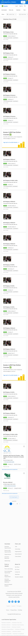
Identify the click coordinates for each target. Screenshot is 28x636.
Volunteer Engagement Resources (7, 580)
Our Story (17, 567)
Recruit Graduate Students (8, 585)
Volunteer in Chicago (19, 629)
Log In (16, 6)
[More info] (24, 446)
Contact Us (17, 572)
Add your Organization (8, 576)
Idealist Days (7, 560)
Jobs (16, 546)
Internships (17, 549)
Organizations (8, 554)
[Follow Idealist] (9, 602)
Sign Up (21, 6)
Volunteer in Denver (6, 627)
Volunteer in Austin (16, 627)
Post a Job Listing (9, 569)
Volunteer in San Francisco (18, 625)
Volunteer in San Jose (17, 622)
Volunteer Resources (7, 557)
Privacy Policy (13, 610)
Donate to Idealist (19, 577)
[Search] (24, 6)
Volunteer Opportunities (8, 547)
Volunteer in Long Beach (18, 633)
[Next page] (19, 503)
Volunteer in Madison (6, 631)
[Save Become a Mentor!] (24, 473)
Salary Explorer (18, 554)
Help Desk (17, 574)
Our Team (17, 569)
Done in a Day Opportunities (8, 551)
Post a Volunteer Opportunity (8, 572)
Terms (7, 610)
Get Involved (4, 10)
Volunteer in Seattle (6, 622)
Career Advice (18, 556)
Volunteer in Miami (17, 631)
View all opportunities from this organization (9, 469)
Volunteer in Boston (6, 625)
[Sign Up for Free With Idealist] (14, 136)
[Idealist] (5, 6)
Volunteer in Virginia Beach (8, 629)
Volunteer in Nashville (6, 633)
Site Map (20, 610)
